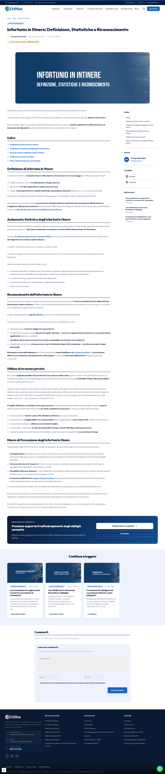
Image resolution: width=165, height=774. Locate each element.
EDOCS (140, 2)
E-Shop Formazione (52, 721)
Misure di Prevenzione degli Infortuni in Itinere (140, 142)
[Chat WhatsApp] (160, 769)
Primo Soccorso (90, 728)
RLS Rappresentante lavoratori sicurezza (98, 732)
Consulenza (67, 9)
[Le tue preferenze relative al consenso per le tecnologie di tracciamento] (4, 770)
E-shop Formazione (95, 9)
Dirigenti (87, 736)
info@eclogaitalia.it (13, 2)
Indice (128, 118)
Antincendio (88, 725)
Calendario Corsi (111, 9)
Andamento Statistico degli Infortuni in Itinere (139, 126)
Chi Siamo (55, 9)
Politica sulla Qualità (131, 736)
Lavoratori (88, 721)
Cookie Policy (18, 767)
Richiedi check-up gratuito (123, 526)
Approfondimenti (24, 18)
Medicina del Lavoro (52, 728)
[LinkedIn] (12, 756)
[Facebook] (7, 756)
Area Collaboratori (152, 2)
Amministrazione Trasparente (134, 740)
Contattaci (153, 9)
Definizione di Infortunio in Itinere (138, 121)
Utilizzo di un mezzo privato (136, 137)
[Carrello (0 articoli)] (144, 9)
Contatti (8, 767)
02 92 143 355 (28, 2)
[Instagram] (17, 756)
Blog (136, 9)
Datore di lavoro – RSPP (92, 740)
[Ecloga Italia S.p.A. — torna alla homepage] (14, 8)
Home (9, 18)
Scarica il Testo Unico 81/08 (133, 732)
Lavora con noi (129, 725)
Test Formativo (130, 2)
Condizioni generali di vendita (134, 743)
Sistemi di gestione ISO (53, 736)
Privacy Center (31, 767)
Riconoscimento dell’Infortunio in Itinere (138, 132)
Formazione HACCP (91, 743)
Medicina (80, 9)
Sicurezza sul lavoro (52, 725)
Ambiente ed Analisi (52, 740)
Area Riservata (126, 9)
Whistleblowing (44, 767)
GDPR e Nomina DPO (52, 732)
